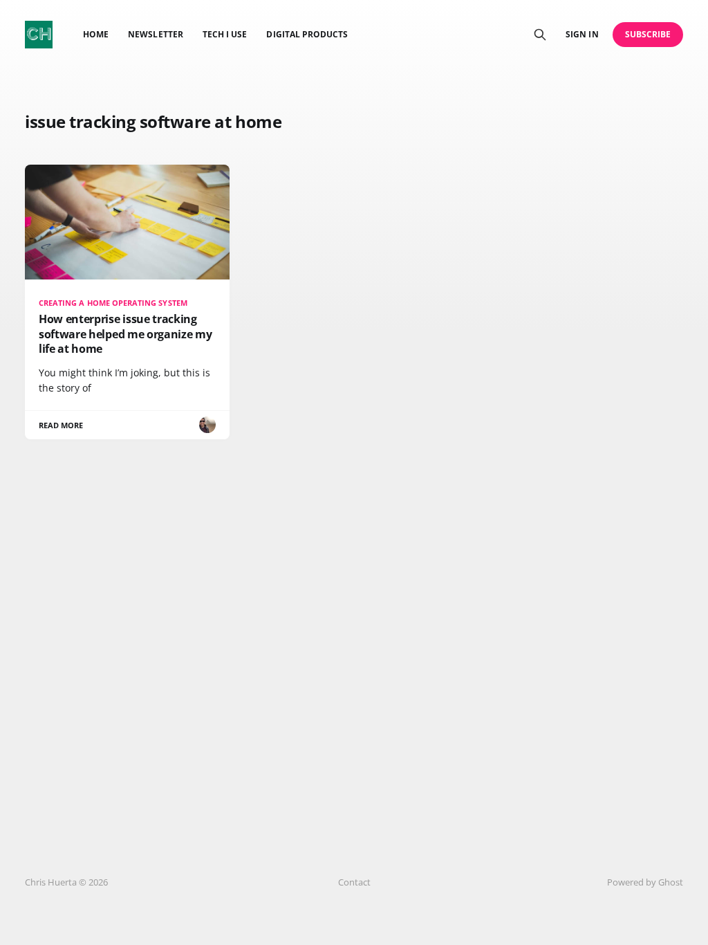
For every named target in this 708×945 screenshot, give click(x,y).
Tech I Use (225, 34)
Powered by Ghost (645, 882)
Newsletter (155, 34)
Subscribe (648, 34)
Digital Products (307, 34)
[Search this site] (540, 34)
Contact (354, 882)
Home (96, 34)
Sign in (582, 34)
